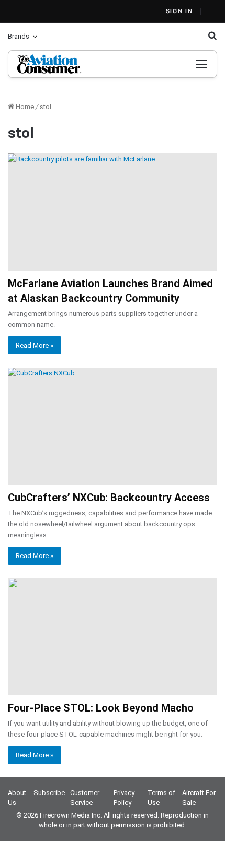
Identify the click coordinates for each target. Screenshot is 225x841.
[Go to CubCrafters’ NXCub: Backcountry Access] (112, 426)
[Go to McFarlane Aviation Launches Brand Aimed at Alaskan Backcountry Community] (112, 212)
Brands (18, 36)
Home (24, 107)
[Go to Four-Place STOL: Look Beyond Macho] (112, 636)
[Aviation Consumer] (62, 64)
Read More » (34, 345)
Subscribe (49, 793)
